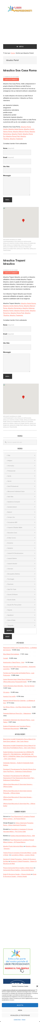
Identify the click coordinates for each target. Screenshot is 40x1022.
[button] (37, 986)
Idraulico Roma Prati (13, 136)
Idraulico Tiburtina (23, 248)
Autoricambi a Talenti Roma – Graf (13, 662)
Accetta (20, 1005)
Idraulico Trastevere (16, 139)
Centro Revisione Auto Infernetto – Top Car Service (18, 686)
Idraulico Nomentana (14, 245)
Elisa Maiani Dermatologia (11, 654)
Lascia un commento (11, 79)
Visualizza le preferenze (20, 1015)
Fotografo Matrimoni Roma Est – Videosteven (17, 713)
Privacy (23, 1019)
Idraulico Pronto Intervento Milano (13, 846)
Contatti (5, 658)
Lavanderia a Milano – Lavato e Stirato (22, 855)
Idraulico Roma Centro (10, 247)
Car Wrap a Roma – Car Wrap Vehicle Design (17, 707)
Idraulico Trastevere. (16, 315)
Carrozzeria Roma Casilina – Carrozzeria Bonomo (18, 870)
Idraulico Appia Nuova (15, 129)
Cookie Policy (17, 1019)
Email (8, 157)
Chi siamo (6, 692)
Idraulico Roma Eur (25, 247)
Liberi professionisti (20, 8)
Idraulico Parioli (17, 134)
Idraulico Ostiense (28, 308)
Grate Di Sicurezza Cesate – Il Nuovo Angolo (17, 874)
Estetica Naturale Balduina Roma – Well (23, 836)
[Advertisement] (20, 28)
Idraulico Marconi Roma (21, 131)
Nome (8, 148)
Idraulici (14, 239)
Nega (20, 1010)
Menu (21, 46)
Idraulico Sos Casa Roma (20, 70)
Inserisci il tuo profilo (9, 696)
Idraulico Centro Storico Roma (13, 243)
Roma (19, 239)
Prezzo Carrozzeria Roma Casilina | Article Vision (18, 868)
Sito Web (6, 166)
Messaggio (7, 175)
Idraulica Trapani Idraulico (14, 262)
